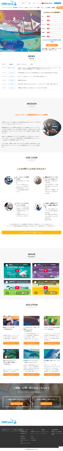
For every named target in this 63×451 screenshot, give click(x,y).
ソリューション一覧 (24, 429)
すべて (3, 64)
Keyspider (23, 436)
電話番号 (44, 36)
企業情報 (43, 429)
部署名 (43, 32)
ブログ (31, 64)
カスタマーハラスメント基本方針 (56, 434)
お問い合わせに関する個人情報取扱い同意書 (52, 39)
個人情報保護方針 (54, 429)
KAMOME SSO (24, 433)
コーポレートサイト (45, 431)
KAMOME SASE (24, 431)
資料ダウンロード (6, 429)
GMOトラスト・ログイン (25, 443)
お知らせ (11, 64)
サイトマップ (43, 433)
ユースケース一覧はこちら (31, 232)
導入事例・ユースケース (35, 431)
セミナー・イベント (21, 64)
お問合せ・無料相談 (18, 429)
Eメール (43, 24)
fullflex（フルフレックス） (25, 441)
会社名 (43, 28)
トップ (32, 429)
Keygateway (23, 438)
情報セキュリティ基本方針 (56, 431)
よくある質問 (33, 440)
